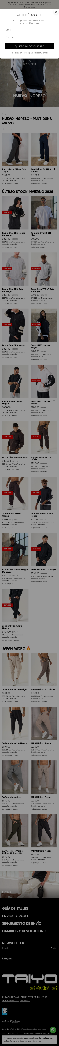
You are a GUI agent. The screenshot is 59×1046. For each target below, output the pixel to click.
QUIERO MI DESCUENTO (30, 46)
